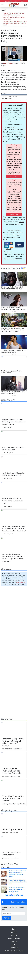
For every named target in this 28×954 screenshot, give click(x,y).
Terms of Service (20, 582)
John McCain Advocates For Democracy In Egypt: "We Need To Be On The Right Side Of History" (13, 556)
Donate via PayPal (19, 245)
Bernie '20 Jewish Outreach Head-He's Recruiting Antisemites (12, 770)
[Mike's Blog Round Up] (14, 820)
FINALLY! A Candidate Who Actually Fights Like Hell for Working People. (16, 889)
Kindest (8, 249)
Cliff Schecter (5, 776)
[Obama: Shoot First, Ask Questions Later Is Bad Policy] (14, 438)
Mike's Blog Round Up (12, 829)
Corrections (14, 948)
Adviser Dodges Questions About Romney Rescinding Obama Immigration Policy (11, 36)
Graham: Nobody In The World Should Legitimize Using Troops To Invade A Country (13, 422)
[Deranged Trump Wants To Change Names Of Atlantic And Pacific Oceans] (14, 729)
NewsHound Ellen (7, 748)
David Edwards (8, 63)
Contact (14, 935)
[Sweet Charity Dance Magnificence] (14, 843)
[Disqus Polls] (14, 607)
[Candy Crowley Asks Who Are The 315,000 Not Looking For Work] (14, 463)
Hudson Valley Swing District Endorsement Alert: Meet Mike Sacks (18, 882)
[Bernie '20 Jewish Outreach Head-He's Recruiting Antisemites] (14, 759)
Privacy (14, 941)
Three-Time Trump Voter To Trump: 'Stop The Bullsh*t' (13, 798)
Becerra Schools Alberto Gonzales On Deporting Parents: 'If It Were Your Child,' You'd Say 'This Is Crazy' (14, 528)
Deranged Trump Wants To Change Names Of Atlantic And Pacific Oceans (12, 742)
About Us (14, 932)
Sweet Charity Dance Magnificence (11, 853)
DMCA (14, 945)
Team (14, 929)
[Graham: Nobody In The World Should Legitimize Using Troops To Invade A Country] (14, 410)
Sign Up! (7, 918)
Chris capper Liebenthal (8, 804)
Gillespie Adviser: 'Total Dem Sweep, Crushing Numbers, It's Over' (12, 501)
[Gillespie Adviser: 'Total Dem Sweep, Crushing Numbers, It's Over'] (14, 489)
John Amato (5, 858)
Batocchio (5, 832)
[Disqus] (14, 648)
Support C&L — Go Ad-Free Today (14, 1)
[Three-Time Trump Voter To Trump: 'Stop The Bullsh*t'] (14, 787)
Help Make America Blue (14, 895)
